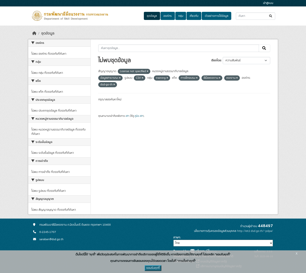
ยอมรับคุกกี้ (153, 268)
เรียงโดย (216, 60)
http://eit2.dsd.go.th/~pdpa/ (255, 231)
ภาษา (176, 237)
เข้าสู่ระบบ (268, 3)
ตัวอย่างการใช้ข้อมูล (216, 16)
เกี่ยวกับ (194, 16)
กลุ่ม (180, 16)
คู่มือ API (139, 116)
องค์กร (167, 16)
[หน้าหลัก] (34, 33)
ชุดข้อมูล (152, 16)
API (127, 116)
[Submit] (270, 16)
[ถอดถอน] (147, 71)
